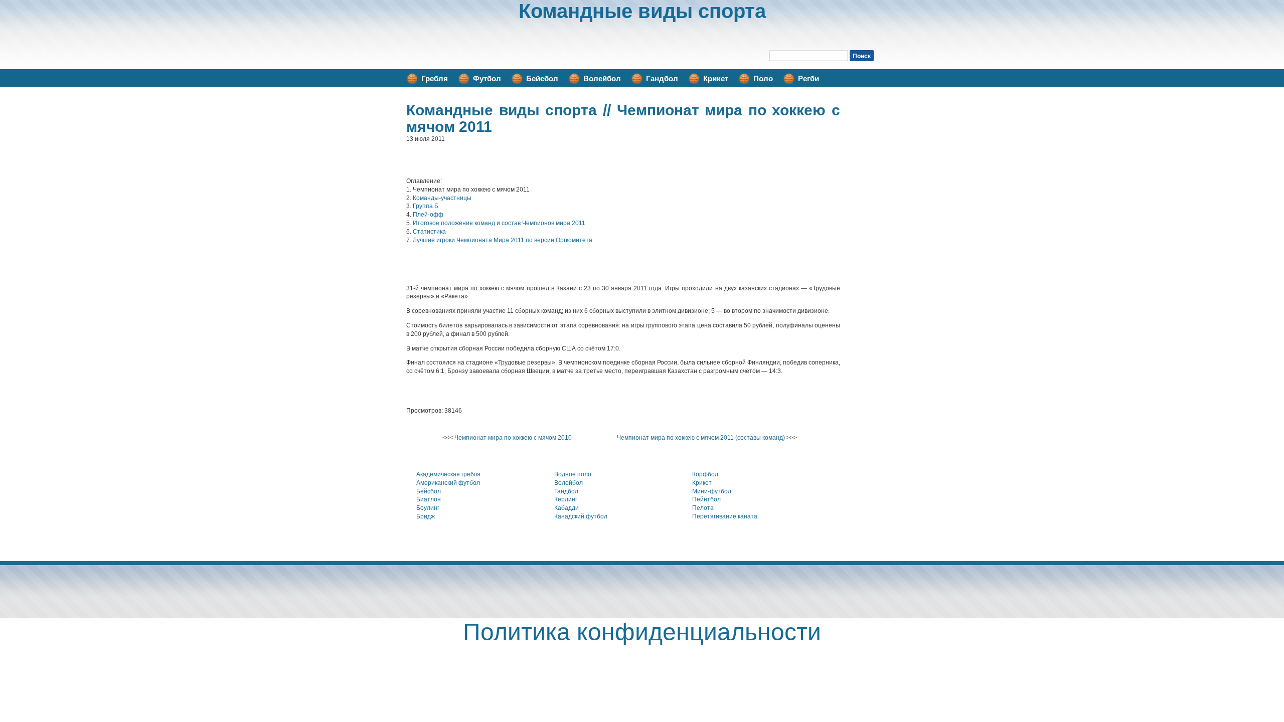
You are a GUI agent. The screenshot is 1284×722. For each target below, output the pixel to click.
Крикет (715, 78)
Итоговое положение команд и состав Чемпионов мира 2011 (499, 223)
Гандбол (662, 78)
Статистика (429, 231)
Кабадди (566, 507)
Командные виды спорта (642, 11)
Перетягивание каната (724, 516)
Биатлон (428, 499)
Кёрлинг (565, 499)
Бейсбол (542, 78)
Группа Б (425, 206)
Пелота (703, 507)
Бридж (425, 516)
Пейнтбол (706, 499)
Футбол (487, 78)
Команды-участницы (442, 198)
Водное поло (572, 474)
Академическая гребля (448, 474)
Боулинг (427, 507)
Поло (763, 78)
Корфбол (705, 474)
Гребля (434, 78)
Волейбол (602, 78)
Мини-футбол (711, 491)
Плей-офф (428, 214)
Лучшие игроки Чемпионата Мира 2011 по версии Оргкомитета (502, 240)
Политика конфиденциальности (642, 632)
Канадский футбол (580, 516)
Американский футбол (448, 482)
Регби (808, 78)
